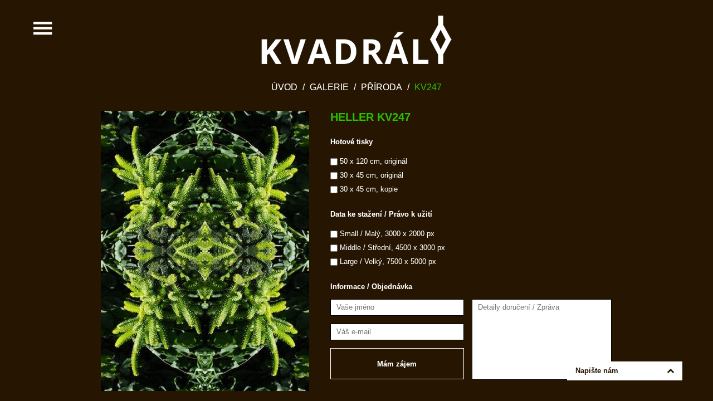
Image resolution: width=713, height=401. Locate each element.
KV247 (428, 87)
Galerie (329, 87)
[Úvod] (356, 40)
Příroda (381, 87)
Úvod (284, 87)
